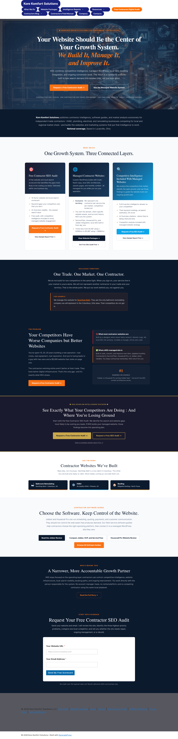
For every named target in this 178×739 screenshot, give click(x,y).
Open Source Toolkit (117, 709)
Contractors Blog (31, 13)
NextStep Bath (83, 300)
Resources (97, 9)
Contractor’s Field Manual (62, 13)
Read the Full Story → (89, 595)
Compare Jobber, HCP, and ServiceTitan (86, 538)
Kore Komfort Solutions (41, 3)
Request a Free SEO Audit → (133, 232)
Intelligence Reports (72, 9)
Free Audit (63, 709)
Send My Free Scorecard (60, 672)
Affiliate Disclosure (138, 709)
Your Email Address (56, 659)
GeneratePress (65, 735)
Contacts (97, 13)
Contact (102, 709)
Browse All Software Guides (89, 545)
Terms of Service (37, 712)
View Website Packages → (89, 238)
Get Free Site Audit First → (89, 245)
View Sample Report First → (45, 237)
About (93, 709)
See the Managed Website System (109, 87)
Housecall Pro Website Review (123, 538)
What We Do (29, 9)
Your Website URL (55, 646)
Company (83, 13)
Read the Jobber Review (52, 538)
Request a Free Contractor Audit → (69, 87)
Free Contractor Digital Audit (127, 9)
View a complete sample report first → (89, 443)
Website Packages (49, 9)
